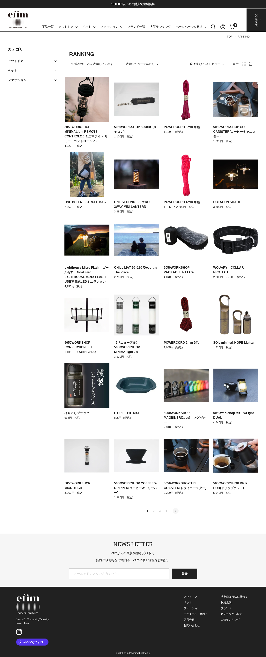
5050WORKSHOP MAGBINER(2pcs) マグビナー (185, 417)
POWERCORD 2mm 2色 (181, 342)
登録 (184, 573)
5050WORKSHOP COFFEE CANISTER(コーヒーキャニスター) (234, 131)
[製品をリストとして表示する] (250, 64)
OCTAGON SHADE (228, 202)
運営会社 (189, 619)
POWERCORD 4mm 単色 (182, 202)
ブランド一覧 (136, 26)
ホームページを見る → (191, 26)
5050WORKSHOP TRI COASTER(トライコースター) (185, 486)
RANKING (244, 36)
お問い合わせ (192, 625)
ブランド (226, 608)
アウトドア (65, 26)
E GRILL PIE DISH (127, 413)
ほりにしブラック (76, 413)
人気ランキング (160, 26)
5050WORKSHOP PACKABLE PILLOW (179, 270)
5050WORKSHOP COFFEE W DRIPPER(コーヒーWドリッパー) (135, 488)
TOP (230, 36)
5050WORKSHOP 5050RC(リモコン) (135, 129)
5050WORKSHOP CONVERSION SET (78, 345)
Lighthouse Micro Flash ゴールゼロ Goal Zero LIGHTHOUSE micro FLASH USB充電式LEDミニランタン (86, 274)
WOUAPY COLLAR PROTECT (228, 270)
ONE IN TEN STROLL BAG (85, 202)
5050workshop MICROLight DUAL (233, 415)
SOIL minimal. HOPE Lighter (234, 342)
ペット (86, 26)
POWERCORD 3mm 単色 (182, 127)
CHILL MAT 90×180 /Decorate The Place (135, 270)
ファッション (109, 26)
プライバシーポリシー (197, 613)
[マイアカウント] (222, 26)
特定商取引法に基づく (234, 596)
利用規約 (226, 602)
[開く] (213, 26)
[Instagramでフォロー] (19, 632)
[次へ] (176, 511)
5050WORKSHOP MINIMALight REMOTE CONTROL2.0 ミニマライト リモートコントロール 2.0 (86, 134)
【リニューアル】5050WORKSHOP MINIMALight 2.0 (127, 347)
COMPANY (256, 19)
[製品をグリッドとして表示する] (244, 64)
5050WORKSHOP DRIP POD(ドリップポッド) (230, 486)
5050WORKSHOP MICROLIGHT (77, 486)
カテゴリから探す (231, 613)
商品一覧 (48, 26)
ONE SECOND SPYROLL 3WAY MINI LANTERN (135, 204)
